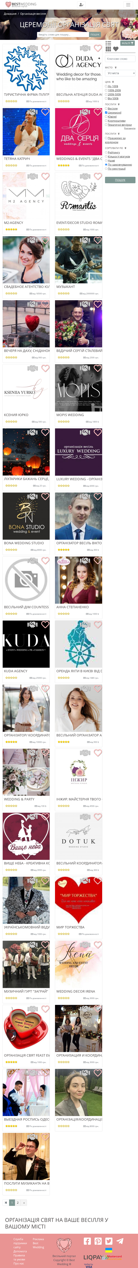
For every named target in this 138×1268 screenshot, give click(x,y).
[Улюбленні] (116, 50)
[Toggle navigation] (81, 5)
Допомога (20, 1251)
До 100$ (113, 86)
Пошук (95, 34)
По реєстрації (117, 169)
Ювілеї (112, 117)
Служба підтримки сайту (20, 1243)
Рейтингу (114, 152)
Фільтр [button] (126, 43)
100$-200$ (114, 90)
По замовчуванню (120, 164)
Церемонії (114, 112)
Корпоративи (117, 121)
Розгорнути (129, 128)
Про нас (18, 1263)
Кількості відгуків (119, 156)
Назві (111, 160)
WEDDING (24, 4)
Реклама (38, 1239)
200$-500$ (114, 94)
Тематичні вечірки (120, 125)
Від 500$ (113, 98)
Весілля (113, 108)
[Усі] (109, 44)
